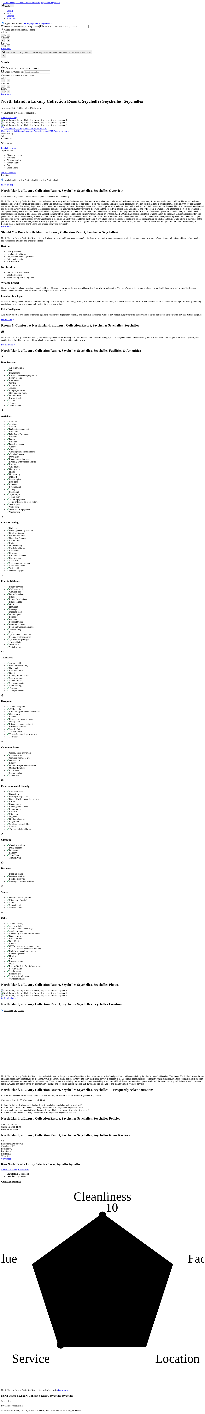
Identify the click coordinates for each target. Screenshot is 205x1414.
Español (10, 16)
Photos (36, 131)
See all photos (9, 998)
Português (11, 18)
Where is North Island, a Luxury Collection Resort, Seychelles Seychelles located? (39, 1112)
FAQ (50, 131)
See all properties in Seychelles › (37, 23)
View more (6, 1159)
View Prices (23, 1169)
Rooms (20, 131)
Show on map (7, 185)
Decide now (6, 319)
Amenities (28, 131)
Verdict (13, 131)
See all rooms (7, 345)
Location (44, 131)
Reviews (64, 131)
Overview (5, 131)
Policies (56, 131)
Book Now (6, 48)
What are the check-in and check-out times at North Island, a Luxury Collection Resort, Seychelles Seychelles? (52, 1095)
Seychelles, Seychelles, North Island (20, 113)
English (10, 11)
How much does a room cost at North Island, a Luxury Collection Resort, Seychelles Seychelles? (46, 1110)
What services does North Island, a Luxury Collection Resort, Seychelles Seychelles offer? (43, 1107)
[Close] (3, 56)
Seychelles (5, 1401)
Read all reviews (8, 148)
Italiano (10, 13)
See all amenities (8, 172)
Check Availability (9, 117)
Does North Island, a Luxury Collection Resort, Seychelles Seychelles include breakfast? (42, 1105)
